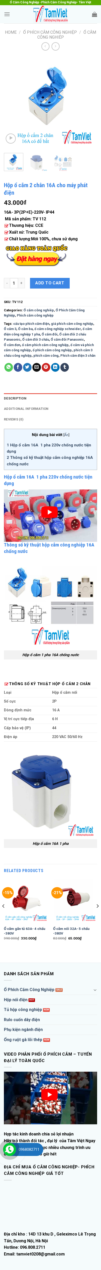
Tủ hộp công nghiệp (23, 1009)
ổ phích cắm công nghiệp (52, 350)
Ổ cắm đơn (12, 345)
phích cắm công (46, 355)
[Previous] (12, 102)
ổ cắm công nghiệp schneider (57, 329)
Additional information (26, 409)
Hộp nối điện (15, 999)
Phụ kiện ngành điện (23, 1029)
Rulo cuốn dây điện (22, 1019)
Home (11, 32)
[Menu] (7, 14)
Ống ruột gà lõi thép (23, 1039)
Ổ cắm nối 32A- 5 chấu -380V (71, 931)
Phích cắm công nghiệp (35, 315)
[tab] (50, 398)
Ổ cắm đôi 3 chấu (35, 339)
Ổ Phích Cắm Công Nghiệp (50, 32)
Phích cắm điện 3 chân (77, 355)
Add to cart (49, 282)
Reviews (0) (14, 419)
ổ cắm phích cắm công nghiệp (45, 345)
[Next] (88, 102)
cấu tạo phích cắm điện (31, 324)
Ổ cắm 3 (10, 329)
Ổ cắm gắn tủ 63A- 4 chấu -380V (24, 931)
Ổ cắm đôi (49, 334)
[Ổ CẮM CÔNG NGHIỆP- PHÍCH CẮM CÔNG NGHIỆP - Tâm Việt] (50, 14)
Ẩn (66, 435)
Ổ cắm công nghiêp (39, 310)
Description (15, 398)
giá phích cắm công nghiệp (72, 324)
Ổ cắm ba (25, 329)
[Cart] (94, 14)
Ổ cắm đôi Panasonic (67, 339)
